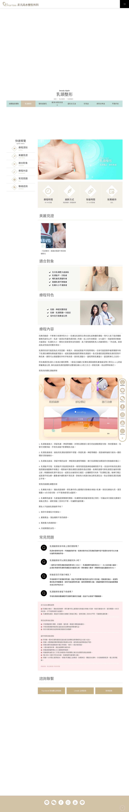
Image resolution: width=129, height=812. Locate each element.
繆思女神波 (101, 104)
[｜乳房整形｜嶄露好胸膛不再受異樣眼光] (54, 239)
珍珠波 (86, 104)
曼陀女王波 (72, 104)
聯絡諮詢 (23, 186)
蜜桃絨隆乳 (43, 104)
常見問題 (23, 178)
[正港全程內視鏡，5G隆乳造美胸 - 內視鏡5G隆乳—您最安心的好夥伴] (21, 4)
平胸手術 (115, 104)
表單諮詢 (109, 691)
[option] (53, 239)
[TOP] (122, 808)
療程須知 (23, 147)
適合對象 (23, 163)
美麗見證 (23, 155)
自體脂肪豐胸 (14, 104)
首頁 (55, 99)
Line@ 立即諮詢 (80, 691)
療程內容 (23, 170)
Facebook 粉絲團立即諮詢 (51, 691)
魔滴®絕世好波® (57, 104)
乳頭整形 (28, 104)
